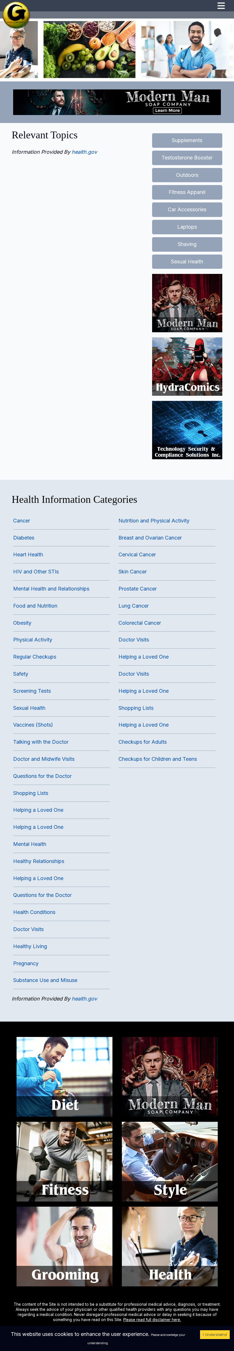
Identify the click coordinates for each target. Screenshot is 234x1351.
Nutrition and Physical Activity (153, 521)
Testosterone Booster (187, 158)
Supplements (187, 140)
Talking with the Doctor (40, 742)
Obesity (22, 623)
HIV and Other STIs (36, 572)
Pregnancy (26, 963)
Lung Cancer (133, 606)
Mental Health (29, 844)
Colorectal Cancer (139, 623)
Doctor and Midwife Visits (43, 759)
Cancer (21, 521)
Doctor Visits (133, 640)
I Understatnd (215, 1334)
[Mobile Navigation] (221, 6)
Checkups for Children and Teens (157, 759)
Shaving (187, 244)
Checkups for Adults (142, 742)
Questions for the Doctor (42, 776)
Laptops (187, 227)
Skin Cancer (132, 572)
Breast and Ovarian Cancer (150, 538)
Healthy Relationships (38, 861)
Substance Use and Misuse (45, 980)
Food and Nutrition (35, 606)
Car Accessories (187, 209)
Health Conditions (34, 912)
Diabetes (23, 538)
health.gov (84, 152)
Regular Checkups (34, 657)
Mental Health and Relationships (51, 589)
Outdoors (187, 175)
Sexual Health (187, 262)
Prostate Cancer (137, 589)
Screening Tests (32, 691)
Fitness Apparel (187, 192)
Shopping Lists (136, 708)
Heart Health (28, 554)
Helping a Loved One (143, 657)
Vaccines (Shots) (33, 725)
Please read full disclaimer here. (152, 1319)
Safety (20, 674)
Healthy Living (30, 946)
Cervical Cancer (137, 554)
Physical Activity (32, 640)
